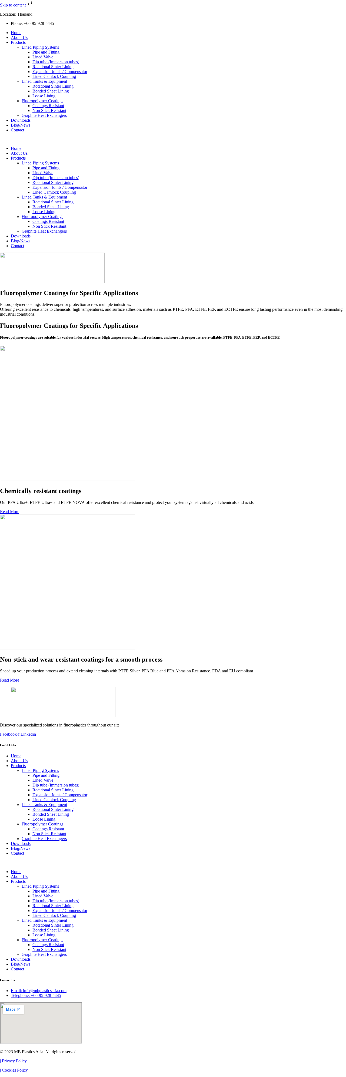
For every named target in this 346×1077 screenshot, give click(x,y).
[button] (173, 139)
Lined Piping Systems (40, 47)
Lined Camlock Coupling (54, 76)
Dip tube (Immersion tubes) (55, 62)
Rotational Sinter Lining (53, 66)
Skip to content (13, 5)
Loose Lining (43, 96)
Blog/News (20, 125)
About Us (19, 37)
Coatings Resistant (48, 105)
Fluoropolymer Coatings (42, 100)
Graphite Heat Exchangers (44, 115)
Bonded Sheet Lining (50, 91)
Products (18, 42)
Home (16, 32)
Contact (17, 130)
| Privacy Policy (13, 1061)
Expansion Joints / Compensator (59, 71)
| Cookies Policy (14, 1070)
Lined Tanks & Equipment (44, 81)
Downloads (21, 120)
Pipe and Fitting (45, 52)
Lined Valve (42, 57)
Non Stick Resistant (49, 110)
